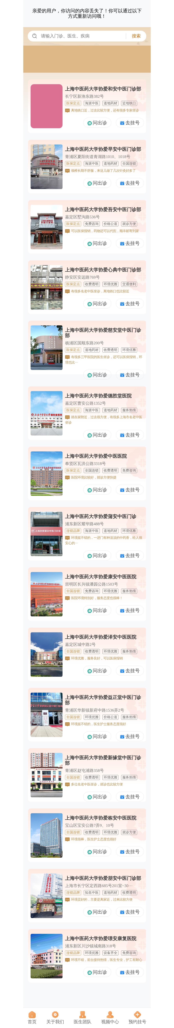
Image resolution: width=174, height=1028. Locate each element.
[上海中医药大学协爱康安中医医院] (47, 614)
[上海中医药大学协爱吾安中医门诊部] (47, 247)
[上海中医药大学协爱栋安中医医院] (47, 855)
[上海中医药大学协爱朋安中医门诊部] (47, 916)
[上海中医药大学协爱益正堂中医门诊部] (47, 735)
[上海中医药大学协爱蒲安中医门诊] (47, 554)
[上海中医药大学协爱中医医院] (47, 493)
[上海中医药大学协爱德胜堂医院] (47, 433)
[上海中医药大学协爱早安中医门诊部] (47, 187)
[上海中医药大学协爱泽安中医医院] (47, 674)
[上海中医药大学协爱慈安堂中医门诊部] (47, 367)
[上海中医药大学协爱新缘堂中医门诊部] (47, 795)
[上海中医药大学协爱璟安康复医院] (47, 976)
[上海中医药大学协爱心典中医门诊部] (47, 307)
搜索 (136, 36)
